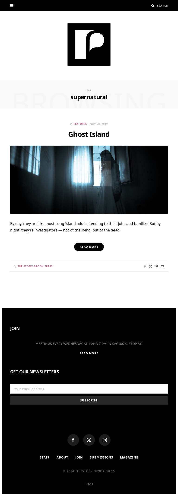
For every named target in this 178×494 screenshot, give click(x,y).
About (62, 457)
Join (79, 457)
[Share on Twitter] (150, 266)
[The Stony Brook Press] (89, 45)
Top (90, 484)
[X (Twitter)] (89, 440)
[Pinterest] (157, 266)
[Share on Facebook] (145, 266)
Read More (89, 353)
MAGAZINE (129, 457)
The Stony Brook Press (35, 266)
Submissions (101, 457)
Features (80, 123)
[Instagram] (105, 440)
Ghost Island (89, 134)
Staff (45, 457)
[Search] (152, 5)
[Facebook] (73, 440)
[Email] (162, 266)
